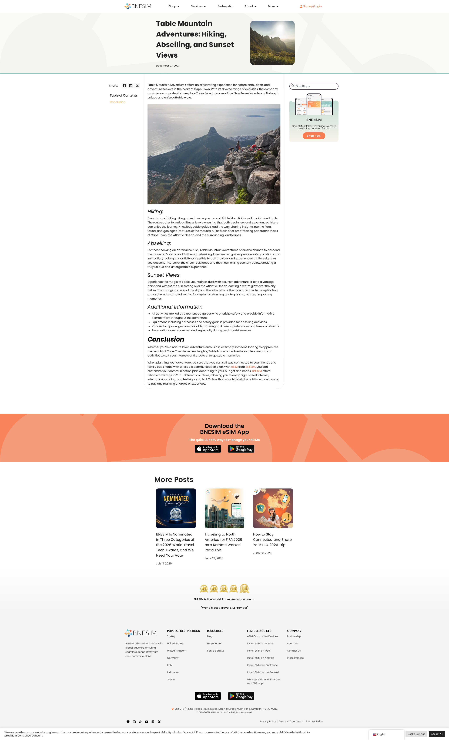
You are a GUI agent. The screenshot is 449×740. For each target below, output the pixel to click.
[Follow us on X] (159, 722)
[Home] (138, 6)
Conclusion (117, 102)
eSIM (234, 367)
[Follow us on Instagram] (134, 722)
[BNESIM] (140, 633)
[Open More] (277, 6)
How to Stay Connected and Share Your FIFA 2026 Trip (272, 539)
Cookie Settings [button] (416, 734)
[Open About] (255, 6)
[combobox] (314, 86)
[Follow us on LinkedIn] (153, 722)
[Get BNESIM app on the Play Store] (241, 449)
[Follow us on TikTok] (140, 722)
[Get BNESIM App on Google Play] (241, 696)
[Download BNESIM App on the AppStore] (208, 696)
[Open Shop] (178, 6)
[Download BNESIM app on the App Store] (208, 449)
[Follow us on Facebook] (128, 722)
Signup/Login (312, 6)
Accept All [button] (437, 734)
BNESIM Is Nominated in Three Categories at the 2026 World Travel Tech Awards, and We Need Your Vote (175, 545)
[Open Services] (204, 6)
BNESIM (250, 367)
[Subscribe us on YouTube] (146, 722)
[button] (124, 85)
